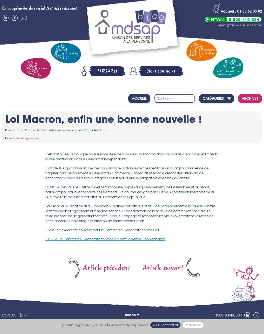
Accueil (139, 99)
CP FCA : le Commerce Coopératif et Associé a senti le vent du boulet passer (105, 239)
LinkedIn (5, 17)
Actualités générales (26, 138)
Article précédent (106, 268)
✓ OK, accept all (165, 325)
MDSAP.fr (107, 71)
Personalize (193, 325)
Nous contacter (161, 71)
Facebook (14, 17)
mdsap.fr (132, 315)
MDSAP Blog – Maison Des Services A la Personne (133, 30)
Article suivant (163, 268)
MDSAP (42, 130)
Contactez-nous (23, 17)
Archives (250, 99)
